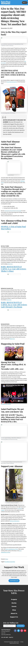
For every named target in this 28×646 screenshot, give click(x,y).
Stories (14, 603)
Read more (10, 264)
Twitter (2, 510)
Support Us (14, 581)
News (7, 559)
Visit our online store (14, 521)
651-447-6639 (4, 637)
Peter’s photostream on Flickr (12, 549)
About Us (14, 613)
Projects (14, 599)
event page (12, 211)
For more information (6, 404)
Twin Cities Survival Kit (12, 82)
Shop (14, 610)
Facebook (20, 508)
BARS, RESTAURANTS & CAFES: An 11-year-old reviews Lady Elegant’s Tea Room (14, 305)
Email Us (11, 637)
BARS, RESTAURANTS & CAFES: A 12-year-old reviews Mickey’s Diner (13, 269)
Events (14, 606)
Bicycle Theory (16, 643)
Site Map (21, 641)
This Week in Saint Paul (10, 561)
